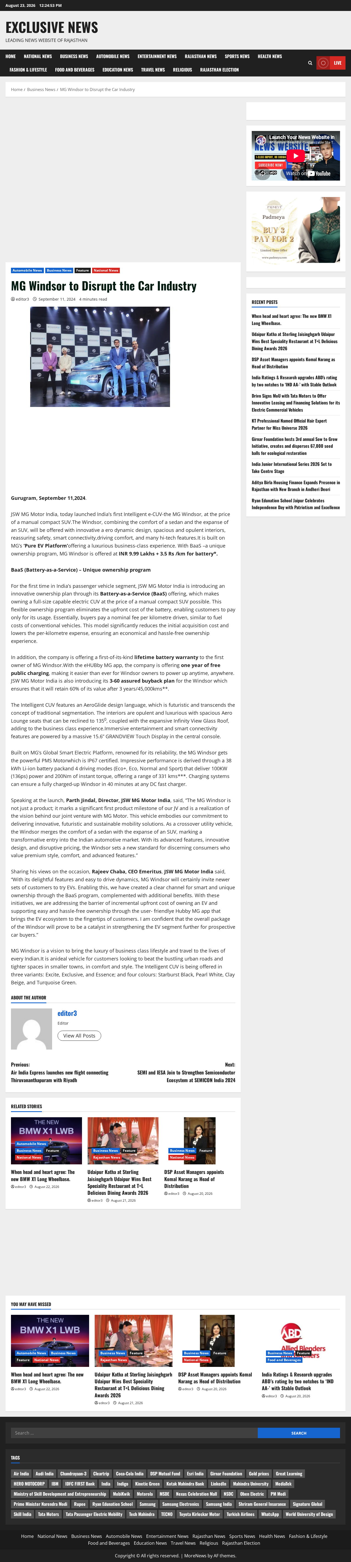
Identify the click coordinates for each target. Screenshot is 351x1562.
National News (38, 56)
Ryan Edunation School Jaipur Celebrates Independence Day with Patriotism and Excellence (296, 504)
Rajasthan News (201, 56)
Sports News (237, 56)
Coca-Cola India (129, 1473)
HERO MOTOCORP (29, 1483)
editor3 (22, 299)
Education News (118, 69)
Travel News (153, 69)
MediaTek (283, 1483)
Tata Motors (48, 1514)
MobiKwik (121, 1493)
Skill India (22, 1514)
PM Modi (278, 1493)
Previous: (59, 1072)
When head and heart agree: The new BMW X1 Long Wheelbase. (43, 1175)
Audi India (44, 1473)
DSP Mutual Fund (165, 1473)
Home (10, 56)
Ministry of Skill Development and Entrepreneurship (60, 1493)
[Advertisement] (123, 142)
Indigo (122, 1483)
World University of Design (309, 1514)
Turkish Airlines (240, 1514)
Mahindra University (250, 1483)
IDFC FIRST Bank (80, 1483)
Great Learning (289, 1473)
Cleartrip (101, 1473)
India (105, 1483)
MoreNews (195, 1556)
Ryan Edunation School (112, 1504)
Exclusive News (51, 26)
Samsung (147, 1504)
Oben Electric (252, 1493)
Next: (186, 1072)
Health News (270, 56)
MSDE (164, 1493)
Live (337, 62)
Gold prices (259, 1473)
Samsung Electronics (180, 1504)
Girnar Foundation (226, 1473)
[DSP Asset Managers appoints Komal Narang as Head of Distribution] (199, 1141)
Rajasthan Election (219, 69)
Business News (74, 56)
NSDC (228, 1493)
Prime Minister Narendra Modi (40, 1504)
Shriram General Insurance (262, 1504)
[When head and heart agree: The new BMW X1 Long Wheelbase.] (50, 1341)
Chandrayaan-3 (73, 1473)
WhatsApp (270, 1514)
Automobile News (112, 56)
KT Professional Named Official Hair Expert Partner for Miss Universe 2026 (289, 424)
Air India (21, 1473)
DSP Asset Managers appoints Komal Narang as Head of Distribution (194, 1178)
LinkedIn (218, 1483)
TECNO (166, 1514)
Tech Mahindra (141, 1514)
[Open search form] (310, 63)
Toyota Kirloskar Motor (199, 1514)
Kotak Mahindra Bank (185, 1483)
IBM (55, 1483)
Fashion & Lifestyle (28, 69)
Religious (182, 69)
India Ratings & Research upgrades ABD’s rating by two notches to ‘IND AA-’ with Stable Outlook (294, 381)
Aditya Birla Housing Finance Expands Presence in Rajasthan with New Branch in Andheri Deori (296, 486)
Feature (82, 270)
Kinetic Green (147, 1483)
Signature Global (307, 1504)
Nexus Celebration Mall (196, 1493)
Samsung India (219, 1504)
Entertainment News (157, 56)
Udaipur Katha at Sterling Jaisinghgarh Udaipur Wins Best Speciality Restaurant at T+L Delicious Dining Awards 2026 (119, 1182)
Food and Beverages (74, 69)
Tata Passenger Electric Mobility (94, 1514)
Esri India (195, 1473)
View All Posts (79, 1035)
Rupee (80, 1504)
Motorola (145, 1493)
